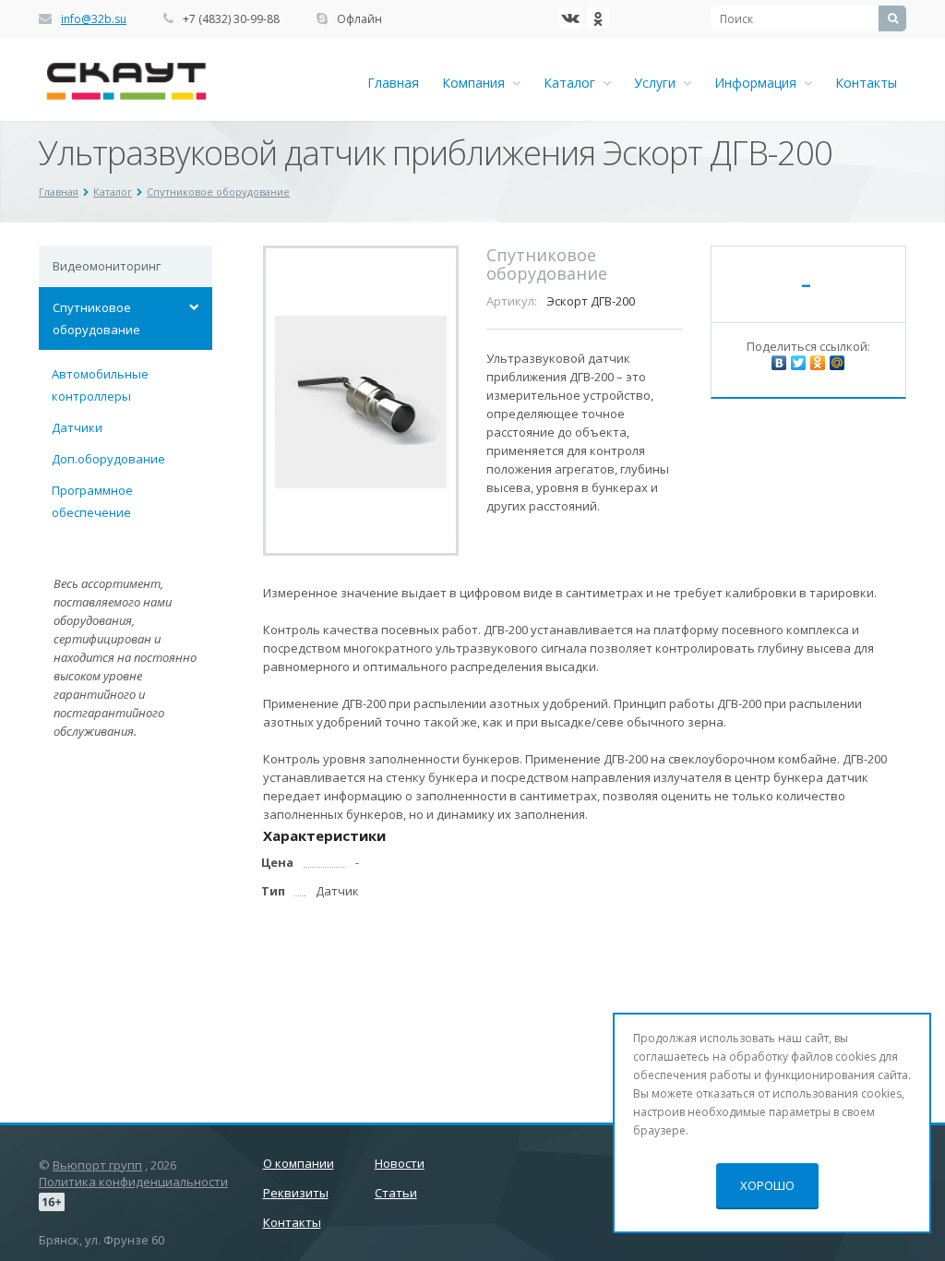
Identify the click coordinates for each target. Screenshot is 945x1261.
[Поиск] (892, 18)
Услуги (658, 82)
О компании (298, 1163)
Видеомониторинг (107, 266)
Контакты (866, 82)
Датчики (77, 427)
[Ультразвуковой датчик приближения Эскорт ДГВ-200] (361, 400)
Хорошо (767, 1185)
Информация (759, 82)
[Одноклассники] (817, 362)
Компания (477, 82)
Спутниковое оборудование (96, 318)
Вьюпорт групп (97, 1165)
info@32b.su (93, 19)
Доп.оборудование (108, 458)
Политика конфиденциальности (133, 1181)
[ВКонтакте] (779, 362)
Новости (400, 1163)
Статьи (396, 1192)
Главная (393, 82)
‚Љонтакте (570, 18)
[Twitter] (798, 362)
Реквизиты (296, 1192)
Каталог (573, 82)
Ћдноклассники (598, 18)
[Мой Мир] (837, 362)
